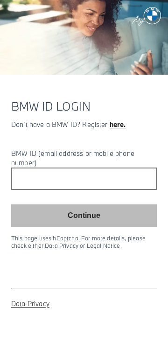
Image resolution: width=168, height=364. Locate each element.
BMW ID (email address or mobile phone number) (72, 158)
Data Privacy (30, 303)
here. (118, 124)
